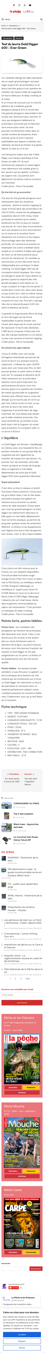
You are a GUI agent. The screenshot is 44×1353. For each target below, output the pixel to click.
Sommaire (13, 1087)
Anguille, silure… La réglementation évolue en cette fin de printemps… (23, 958)
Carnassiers (7, 38)
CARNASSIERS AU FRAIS (26, 803)
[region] (22, 1330)
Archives (22, 1092)
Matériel (19, 38)
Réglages (22, 1341)
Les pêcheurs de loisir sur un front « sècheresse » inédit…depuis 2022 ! (22, 923)
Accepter (22, 1335)
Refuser (22, 1348)
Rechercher (5, 1263)
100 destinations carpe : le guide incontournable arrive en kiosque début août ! (25, 872)
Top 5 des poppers (23, 814)
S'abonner (31, 1087)
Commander (31, 1252)
